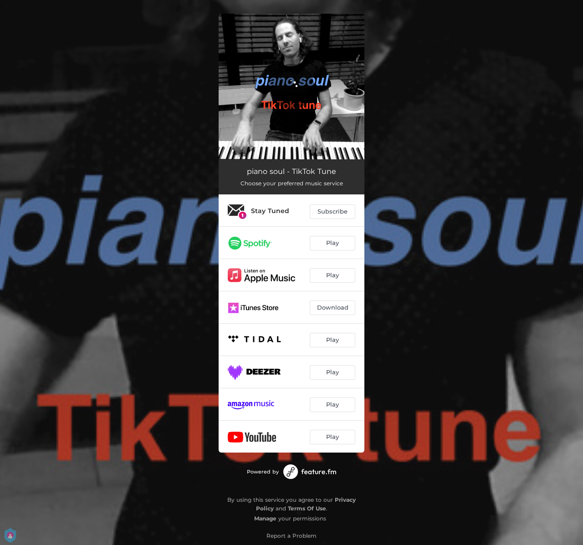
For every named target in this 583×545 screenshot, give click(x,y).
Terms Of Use (307, 508)
